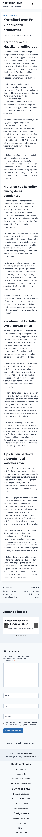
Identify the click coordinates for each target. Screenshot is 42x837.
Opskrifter (12, 15)
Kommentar (9, 661)
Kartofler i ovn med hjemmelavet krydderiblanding (11, 592)
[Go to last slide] (6, 625)
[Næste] (36, 625)
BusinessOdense (21, 803)
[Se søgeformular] (32, 4)
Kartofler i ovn (10, 35)
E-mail (7, 706)
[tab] (16, 635)
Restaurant (21, 769)
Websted (8, 716)
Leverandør (21, 823)
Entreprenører (21, 833)
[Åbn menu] (37, 4)
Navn (7, 696)
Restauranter (21, 774)
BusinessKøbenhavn (21, 799)
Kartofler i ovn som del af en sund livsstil (31, 592)
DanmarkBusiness (21, 794)
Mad (5, 15)
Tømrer (21, 828)
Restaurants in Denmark (21, 779)
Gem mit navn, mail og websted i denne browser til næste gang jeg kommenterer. (22, 723)
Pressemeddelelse (21, 818)
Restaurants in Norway (21, 783)
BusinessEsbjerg (21, 808)
